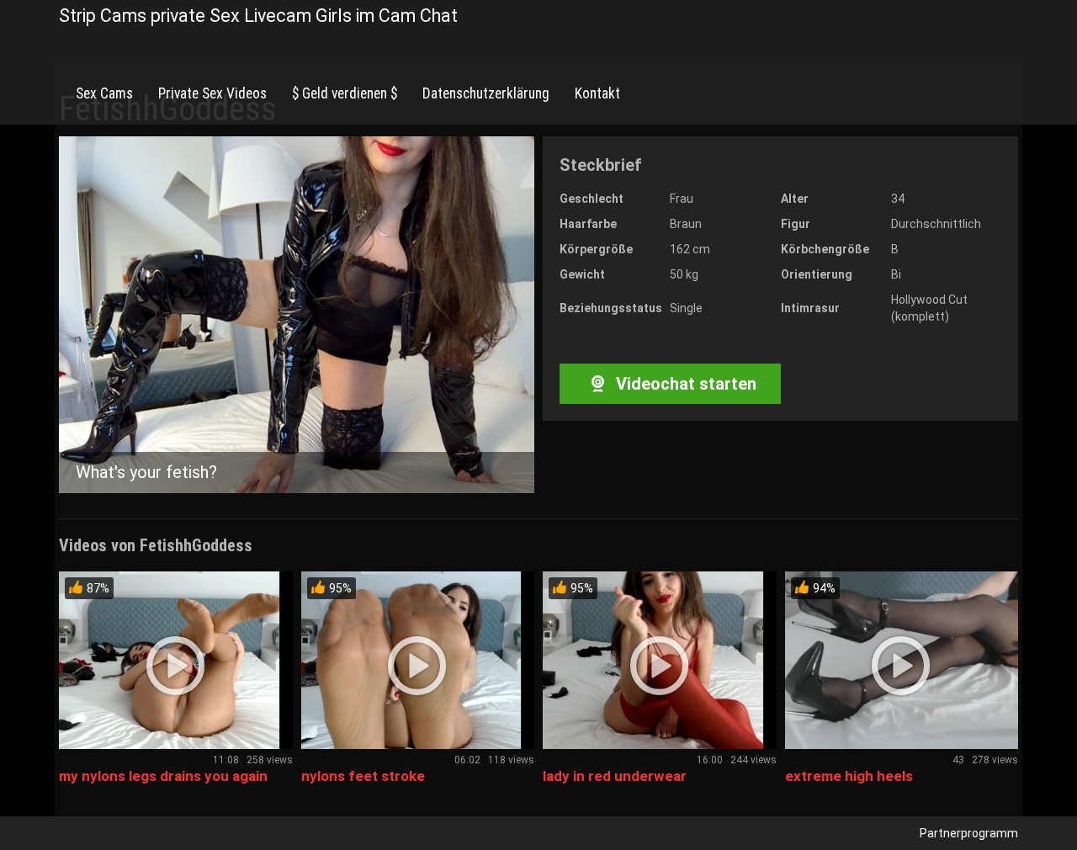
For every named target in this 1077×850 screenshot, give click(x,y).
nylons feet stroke (363, 776)
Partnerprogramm (969, 833)
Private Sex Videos (212, 93)
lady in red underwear (615, 776)
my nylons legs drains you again (163, 776)
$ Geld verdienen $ (344, 93)
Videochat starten (684, 384)
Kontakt (597, 93)
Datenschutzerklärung (485, 93)
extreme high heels (849, 776)
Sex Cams (104, 93)
